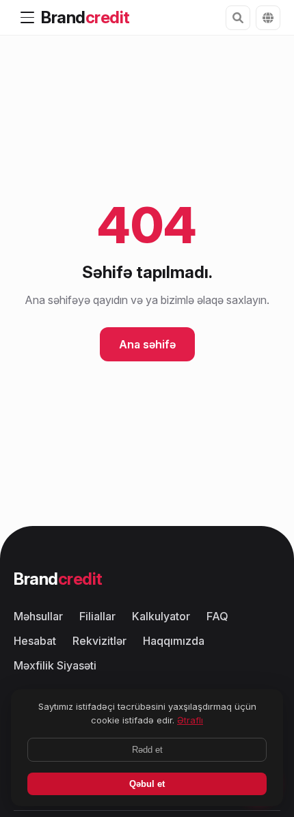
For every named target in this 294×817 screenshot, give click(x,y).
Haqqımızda (173, 641)
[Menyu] (27, 17)
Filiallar (97, 616)
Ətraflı (190, 720)
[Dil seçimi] (268, 17)
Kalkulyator (161, 616)
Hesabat (35, 641)
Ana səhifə (147, 344)
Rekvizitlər (99, 641)
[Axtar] (238, 17)
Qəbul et (147, 784)
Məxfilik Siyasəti (55, 665)
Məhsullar (38, 616)
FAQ (217, 616)
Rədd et (147, 750)
